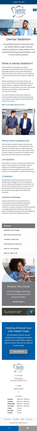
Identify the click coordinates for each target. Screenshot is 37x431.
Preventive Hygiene (12, 230)
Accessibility (16, 419)
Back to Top (29, 419)
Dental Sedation (10, 253)
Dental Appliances (11, 248)
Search (22, 419)
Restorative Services (12, 235)
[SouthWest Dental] (18, 372)
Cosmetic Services (11, 239)
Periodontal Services (13, 244)
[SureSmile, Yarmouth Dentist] (18, 312)
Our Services (18, 351)
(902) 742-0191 (18, 389)
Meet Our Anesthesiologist (13, 104)
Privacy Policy (7, 419)
